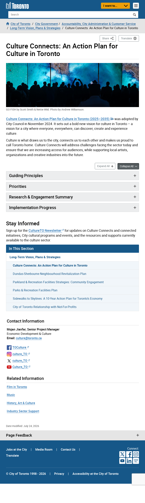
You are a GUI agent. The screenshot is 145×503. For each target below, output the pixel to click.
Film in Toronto (17, 387)
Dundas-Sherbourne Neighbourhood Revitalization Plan (49, 274)
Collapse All (129, 166)
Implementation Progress (32, 207)
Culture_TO (20, 367)
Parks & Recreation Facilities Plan (35, 290)
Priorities (17, 186)
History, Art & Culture (21, 403)
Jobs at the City (17, 449)
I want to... (110, 6)
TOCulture (19, 347)
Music (11, 395)
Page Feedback (19, 435)
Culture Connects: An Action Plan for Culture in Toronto (50, 265)
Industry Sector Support (23, 411)
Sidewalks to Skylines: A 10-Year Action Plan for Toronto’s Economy (58, 298)
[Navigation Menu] (136, 6)
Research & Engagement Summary (41, 197)
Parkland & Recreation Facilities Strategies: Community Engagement (58, 282)
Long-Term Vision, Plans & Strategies (35, 257)
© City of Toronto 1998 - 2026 (26, 474)
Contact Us (68, 449)
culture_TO (19, 354)
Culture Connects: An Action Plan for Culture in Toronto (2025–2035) (58, 119)
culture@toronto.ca (29, 338)
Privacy (59, 474)
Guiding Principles (26, 175)
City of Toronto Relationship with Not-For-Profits (44, 307)
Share (109, 38)
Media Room (44, 449)
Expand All (106, 166)
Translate (126, 38)
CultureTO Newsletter (45, 230)
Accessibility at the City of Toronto (95, 474)
